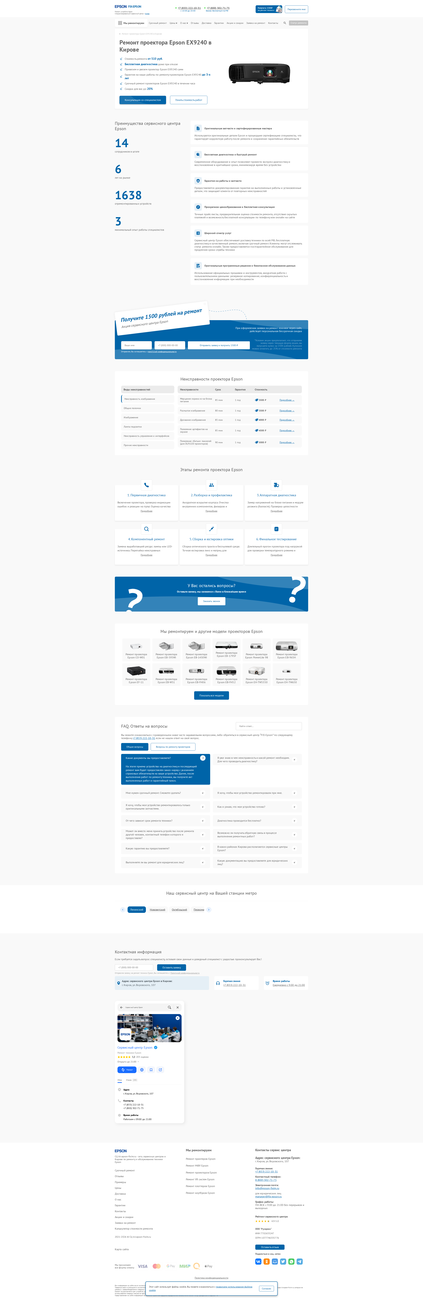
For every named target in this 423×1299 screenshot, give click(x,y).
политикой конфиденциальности (162, 351)
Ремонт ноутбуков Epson (200, 1192)
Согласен (266, 1288)
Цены (172, 23)
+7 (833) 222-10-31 (189, 8)
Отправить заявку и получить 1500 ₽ (219, 345)
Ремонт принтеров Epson (200, 1158)
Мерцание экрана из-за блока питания (196, 400)
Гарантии (219, 23)
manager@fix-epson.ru (268, 1196)
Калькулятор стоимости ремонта (134, 1228)
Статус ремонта (299, 22)
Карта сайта (122, 1249)
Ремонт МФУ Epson (197, 1165)
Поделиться (258, 1261)
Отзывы (195, 23)
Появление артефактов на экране (194, 430)
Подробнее (146, 511)
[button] (122, 909)
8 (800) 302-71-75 (266, 1180)
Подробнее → (287, 400)
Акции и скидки (235, 23)
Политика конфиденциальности (211, 1277)
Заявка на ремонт (255, 23)
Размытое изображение (192, 410)
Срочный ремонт (158, 23)
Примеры (120, 1182)
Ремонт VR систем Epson (200, 1179)
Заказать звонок (211, 601)
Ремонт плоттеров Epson (200, 1186)
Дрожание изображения (193, 419)
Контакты (273, 23)
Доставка (206, 23)
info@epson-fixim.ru (267, 1188)
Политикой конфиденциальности (185, 973)
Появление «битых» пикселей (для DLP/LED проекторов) (195, 442)
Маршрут (129, 1070)
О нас (183, 23)
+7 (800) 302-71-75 (218, 8)
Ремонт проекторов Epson (201, 1172)
